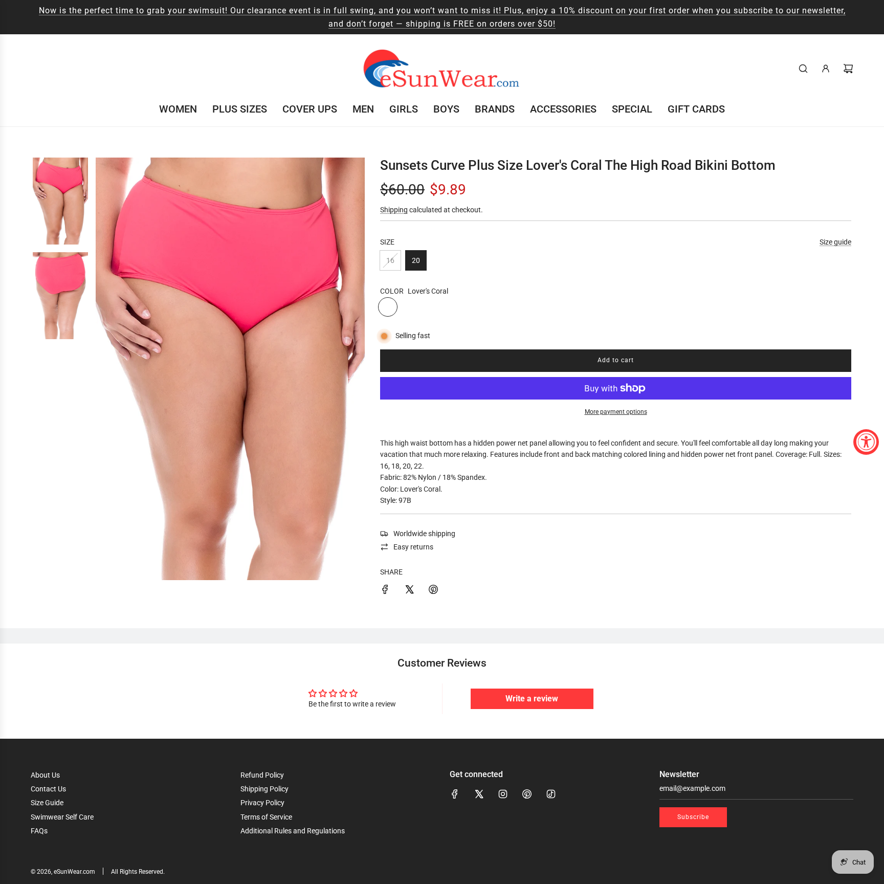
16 (390, 260)
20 (416, 260)
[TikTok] (551, 794)
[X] (479, 794)
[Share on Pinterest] (433, 591)
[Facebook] (455, 794)
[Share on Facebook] (385, 591)
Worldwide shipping (424, 533)
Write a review (531, 698)
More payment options (616, 411)
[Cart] (848, 68)
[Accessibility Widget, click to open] (866, 442)
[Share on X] (409, 591)
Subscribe (693, 817)
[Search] (803, 68)
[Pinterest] (527, 794)
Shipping (394, 210)
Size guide (835, 242)
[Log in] (825, 68)
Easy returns (413, 547)
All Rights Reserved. (138, 871)
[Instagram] (503, 794)
